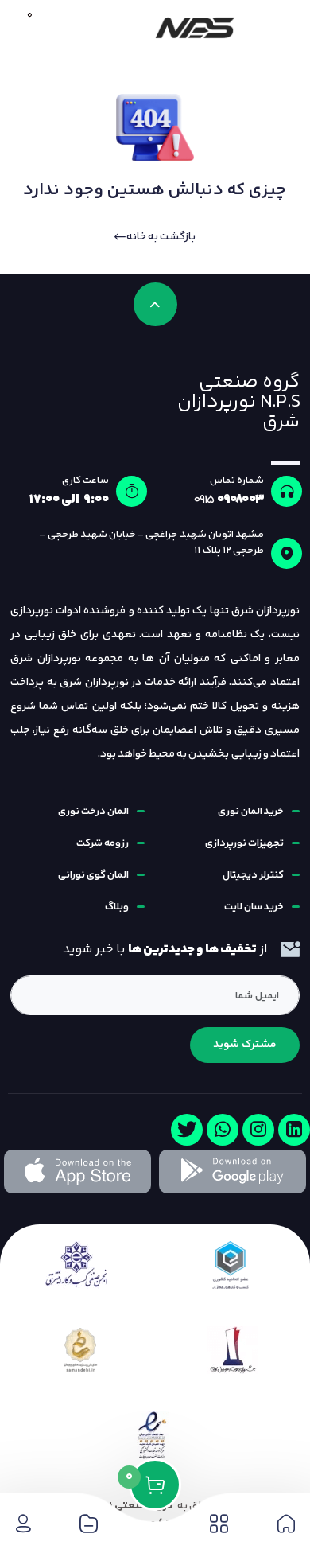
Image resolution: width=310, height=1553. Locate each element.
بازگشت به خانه (160, 237)
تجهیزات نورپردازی (244, 843)
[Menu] (279, 28)
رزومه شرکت (102, 843)
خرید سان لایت (254, 907)
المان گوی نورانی (93, 875)
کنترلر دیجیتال (253, 875)
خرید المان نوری (251, 811)
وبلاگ (117, 907)
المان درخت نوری (93, 811)
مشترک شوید (245, 1044)
